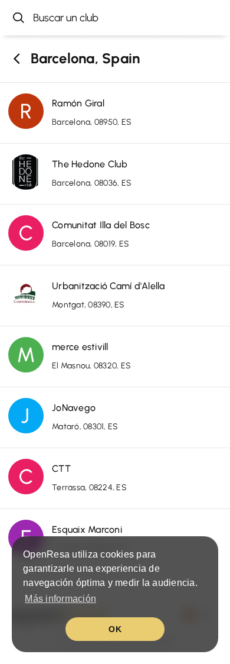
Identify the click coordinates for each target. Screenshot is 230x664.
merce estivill (80, 346)
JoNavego (74, 407)
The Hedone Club (89, 164)
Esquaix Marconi (87, 529)
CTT (61, 468)
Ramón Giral (78, 103)
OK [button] (115, 629)
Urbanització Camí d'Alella (108, 285)
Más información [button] (60, 599)
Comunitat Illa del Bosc (101, 225)
